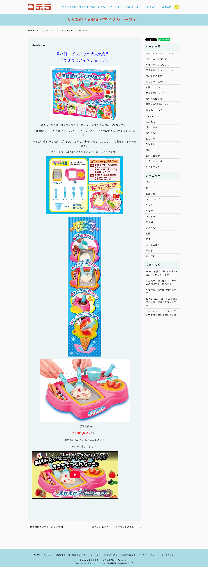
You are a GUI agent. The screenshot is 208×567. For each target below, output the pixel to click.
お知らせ (76, 7)
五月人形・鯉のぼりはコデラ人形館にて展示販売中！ (161, 282)
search (176, 7)
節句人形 (129, 7)
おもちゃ (103, 7)
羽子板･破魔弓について (158, 104)
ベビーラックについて (157, 65)
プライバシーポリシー (157, 161)
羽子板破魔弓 (153, 245)
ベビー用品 (90, 7)
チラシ (149, 205)
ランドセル (116, 7)
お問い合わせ (153, 155)
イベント (150, 182)
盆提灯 (149, 233)
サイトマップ (153, 167)
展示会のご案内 (154, 76)
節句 (148, 239)
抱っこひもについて (156, 82)
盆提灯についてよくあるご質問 (46, 527)
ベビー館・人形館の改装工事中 (161, 291)
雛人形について (154, 110)
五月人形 (150, 228)
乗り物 (149, 222)
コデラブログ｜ (153, 7)
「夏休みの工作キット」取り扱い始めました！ (114, 527)
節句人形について (155, 93)
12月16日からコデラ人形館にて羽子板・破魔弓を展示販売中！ (161, 302)
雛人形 (149, 250)
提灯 (148, 150)
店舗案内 (167, 7)
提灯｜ (139, 7)
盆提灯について (154, 87)
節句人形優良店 (154, 99)
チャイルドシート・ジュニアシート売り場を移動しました (161, 313)
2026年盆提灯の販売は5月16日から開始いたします (161, 273)
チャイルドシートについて (160, 53)
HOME (65, 7)
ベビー (149, 210)
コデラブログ (153, 199)
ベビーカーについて (156, 59)
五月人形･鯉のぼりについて (160, 70)
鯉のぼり (150, 256)
